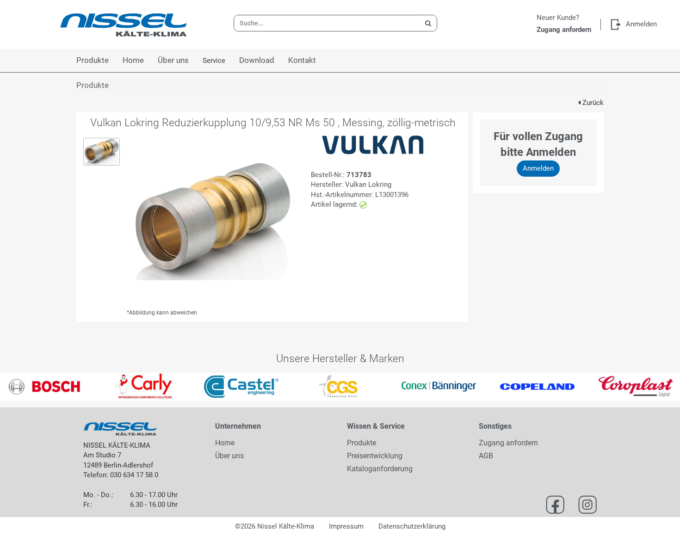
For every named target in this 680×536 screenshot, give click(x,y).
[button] (17, 386)
